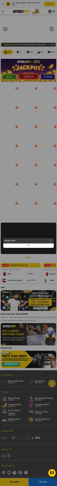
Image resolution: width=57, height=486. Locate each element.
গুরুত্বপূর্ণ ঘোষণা (9, 240)
